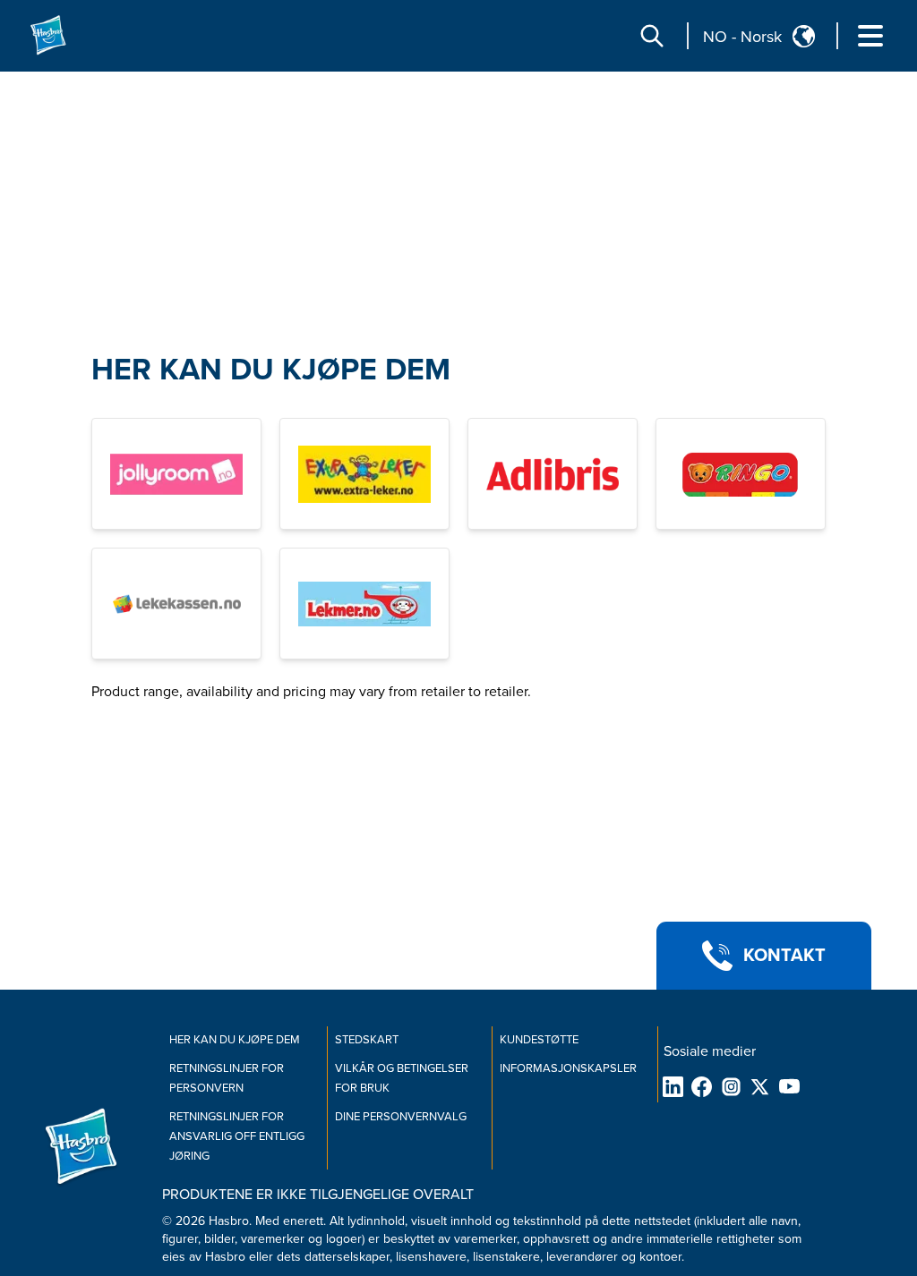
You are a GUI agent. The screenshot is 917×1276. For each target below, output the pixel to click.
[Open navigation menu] (870, 36)
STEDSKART (367, 1040)
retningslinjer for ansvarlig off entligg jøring (236, 1136)
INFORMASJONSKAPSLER (568, 1068)
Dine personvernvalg (401, 1117)
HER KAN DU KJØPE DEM (270, 370)
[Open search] (651, 35)
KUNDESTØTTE (539, 1040)
